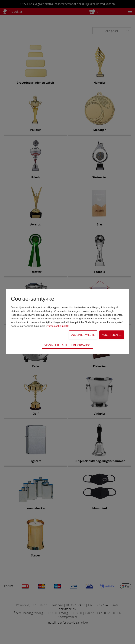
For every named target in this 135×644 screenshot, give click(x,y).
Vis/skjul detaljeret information (67, 345)
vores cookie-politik (58, 325)
